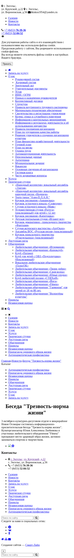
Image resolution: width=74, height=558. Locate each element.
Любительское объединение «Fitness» (37, 284)
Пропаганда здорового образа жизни (29, 351)
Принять (7, 64)
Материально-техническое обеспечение (38, 110)
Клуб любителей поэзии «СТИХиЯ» (36, 278)
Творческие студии (19, 181)
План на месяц (23, 147)
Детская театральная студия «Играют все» (40, 219)
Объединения (16, 243)
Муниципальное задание (29, 163)
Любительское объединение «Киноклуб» (39, 250)
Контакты (14, 24)
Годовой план (23, 144)
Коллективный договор (29, 101)
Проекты (13, 299)
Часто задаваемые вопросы (31, 175)
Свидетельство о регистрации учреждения (40, 113)
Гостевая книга (24, 172)
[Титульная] (2, 539)
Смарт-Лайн (32, 545)
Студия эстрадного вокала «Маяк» (35, 206)
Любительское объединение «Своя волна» (40, 271)
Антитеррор (22, 160)
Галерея (12, 18)
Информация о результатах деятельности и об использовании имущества (42, 124)
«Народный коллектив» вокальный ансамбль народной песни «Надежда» (41, 193)
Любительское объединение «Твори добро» (40, 268)
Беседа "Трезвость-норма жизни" (42, 360)
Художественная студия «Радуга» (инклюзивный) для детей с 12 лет (35, 211)
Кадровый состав (25, 82)
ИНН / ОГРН (23, 94)
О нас (11, 76)
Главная (6, 360)
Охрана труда (23, 150)
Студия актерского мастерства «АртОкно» (40, 228)
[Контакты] (9, 539)
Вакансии (21, 166)
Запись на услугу (18, 73)
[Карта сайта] (6, 539)
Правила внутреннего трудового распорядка (41, 107)
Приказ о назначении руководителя (36, 97)
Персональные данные (28, 156)
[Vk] (9, 530)
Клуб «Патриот (24, 253)
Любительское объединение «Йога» (36, 281)
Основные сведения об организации (36, 169)
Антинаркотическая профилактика (28, 355)
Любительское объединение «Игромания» (40, 247)
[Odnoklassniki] (9, 533)
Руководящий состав (27, 79)
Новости (13, 21)
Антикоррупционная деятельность (35, 153)
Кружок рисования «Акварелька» (35, 200)
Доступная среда (18, 240)
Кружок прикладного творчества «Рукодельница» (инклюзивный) (34, 236)
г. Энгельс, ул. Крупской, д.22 (27, 459)
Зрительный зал (24, 85)
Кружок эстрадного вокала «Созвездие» (38, 203)
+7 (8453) (15, 30)
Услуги (12, 178)
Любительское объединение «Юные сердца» (41, 274)
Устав (18, 91)
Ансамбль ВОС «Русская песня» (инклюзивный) (44, 231)
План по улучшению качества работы (37, 132)
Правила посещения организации (35, 129)
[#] (8, 308)
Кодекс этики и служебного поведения (38, 116)
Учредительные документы (31, 88)
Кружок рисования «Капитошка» (34, 215)
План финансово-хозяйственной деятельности (42, 141)
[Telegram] (9, 527)
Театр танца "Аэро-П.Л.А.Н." (32, 197)
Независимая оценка (20, 302)
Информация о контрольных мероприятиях (40, 119)
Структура (21, 104)
